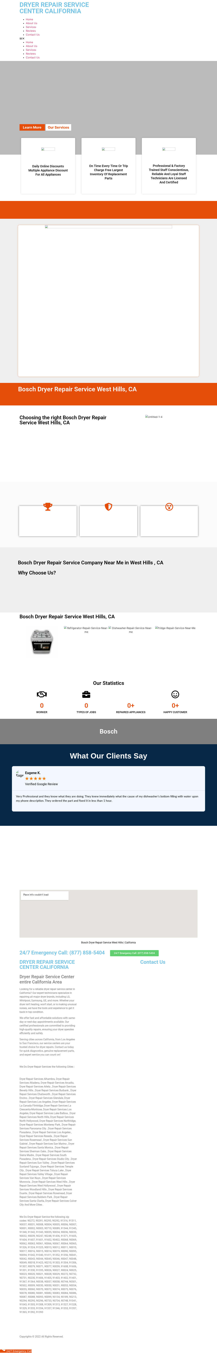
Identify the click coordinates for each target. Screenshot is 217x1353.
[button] (108, 38)
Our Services (58, 127)
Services (31, 27)
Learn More (32, 127)
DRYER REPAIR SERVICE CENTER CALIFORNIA (54, 8)
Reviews (31, 30)
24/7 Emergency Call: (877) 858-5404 (62, 953)
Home (29, 19)
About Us (31, 23)
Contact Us (33, 34)
